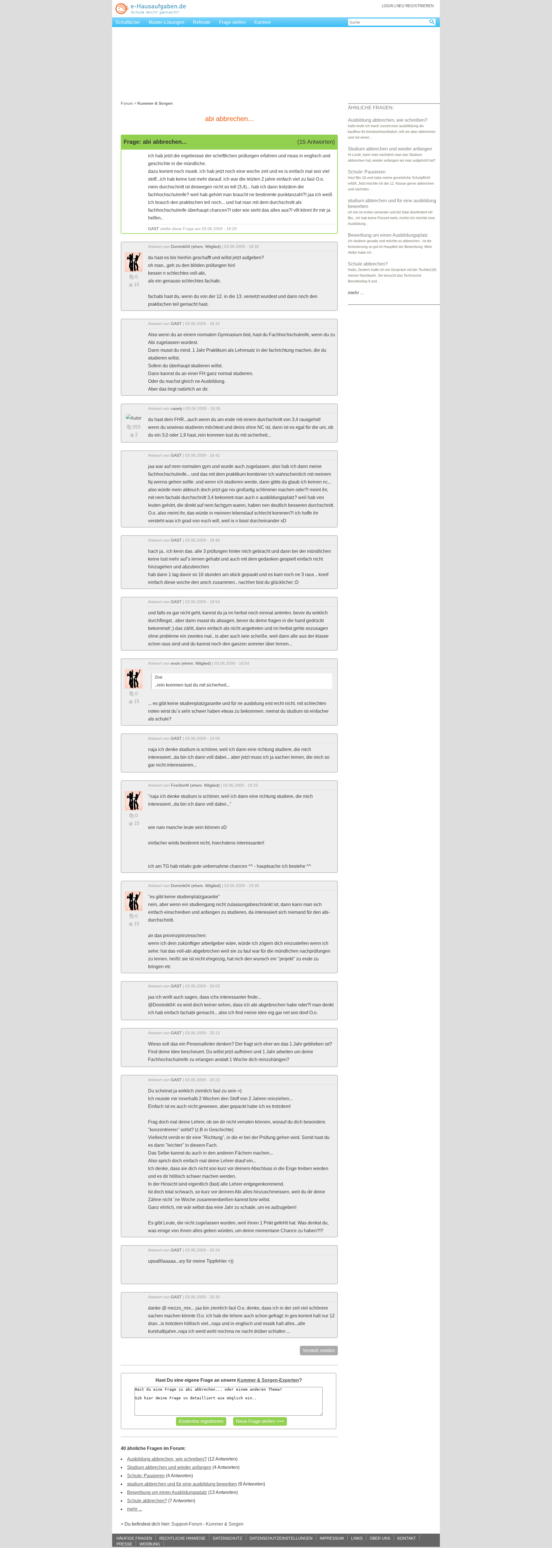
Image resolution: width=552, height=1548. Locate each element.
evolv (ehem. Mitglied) (191, 663)
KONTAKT (406, 1538)
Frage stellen (232, 22)
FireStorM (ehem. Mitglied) (195, 785)
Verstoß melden (319, 1350)
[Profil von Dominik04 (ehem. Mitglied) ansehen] (134, 261)
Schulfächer (128, 22)
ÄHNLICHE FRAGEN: (371, 107)
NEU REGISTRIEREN (415, 6)
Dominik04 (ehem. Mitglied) (196, 246)
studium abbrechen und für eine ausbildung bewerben (182, 1484)
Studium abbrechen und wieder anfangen (169, 1467)
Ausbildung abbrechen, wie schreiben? (167, 1459)
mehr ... (134, 1509)
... (356, 292)
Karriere (262, 22)
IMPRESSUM (332, 1538)
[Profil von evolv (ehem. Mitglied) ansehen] (134, 678)
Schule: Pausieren (146, 1475)
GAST (153, 228)
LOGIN (387, 6)
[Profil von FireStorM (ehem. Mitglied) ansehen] (134, 800)
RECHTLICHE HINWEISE (182, 1538)
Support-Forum (186, 1524)
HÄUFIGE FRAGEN (134, 1538)
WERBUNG (149, 1544)
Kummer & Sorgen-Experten (268, 1380)
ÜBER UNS (380, 1538)
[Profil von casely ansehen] (133, 417)
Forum (127, 103)
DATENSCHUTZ (227, 1538)
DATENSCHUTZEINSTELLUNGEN (281, 1538)
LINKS (357, 1538)
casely (176, 408)
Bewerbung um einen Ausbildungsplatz (167, 1492)
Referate (201, 22)
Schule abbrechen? (147, 1500)
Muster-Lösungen (166, 22)
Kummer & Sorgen (225, 1524)
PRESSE (124, 1544)
